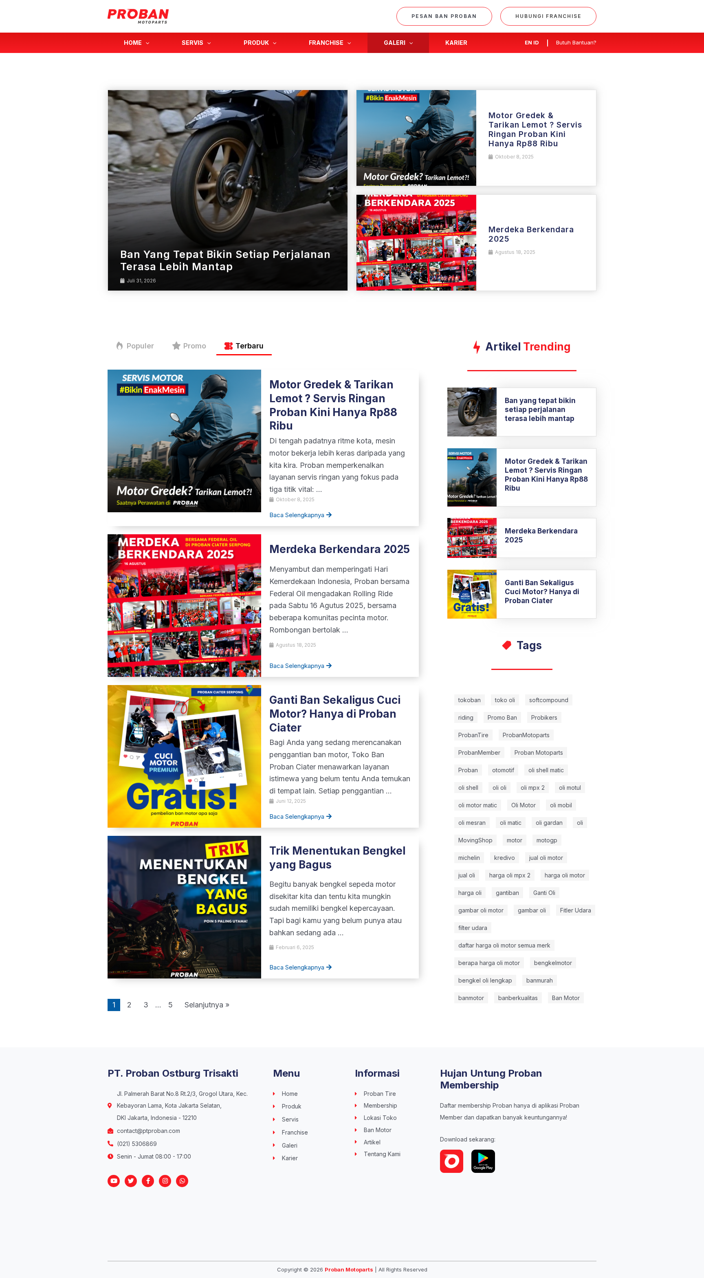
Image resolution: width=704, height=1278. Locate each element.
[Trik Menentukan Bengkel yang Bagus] (184, 906)
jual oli (466, 875)
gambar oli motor (481, 910)
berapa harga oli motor (489, 962)
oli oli (499, 787)
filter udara (472, 927)
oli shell (468, 787)
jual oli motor (546, 857)
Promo (194, 346)
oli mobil (561, 805)
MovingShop (475, 840)
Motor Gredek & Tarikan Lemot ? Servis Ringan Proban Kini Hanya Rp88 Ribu (535, 129)
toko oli (505, 699)
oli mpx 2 (533, 787)
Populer (140, 346)
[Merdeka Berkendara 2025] (416, 243)
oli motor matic (477, 805)
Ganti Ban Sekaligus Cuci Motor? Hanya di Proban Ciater (334, 714)
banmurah (539, 980)
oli (580, 822)
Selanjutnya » (207, 1004)
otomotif (503, 770)
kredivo (504, 857)
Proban (468, 770)
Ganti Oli (544, 892)
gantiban (507, 892)
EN (528, 42)
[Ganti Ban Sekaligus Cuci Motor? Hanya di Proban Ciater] (184, 755)
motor (514, 840)
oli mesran (472, 822)
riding (465, 717)
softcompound (548, 699)
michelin (469, 857)
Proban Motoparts (539, 752)
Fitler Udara (575, 910)
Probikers (544, 717)
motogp (547, 840)
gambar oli (532, 910)
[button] (444, 16)
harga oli (470, 892)
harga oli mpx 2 (509, 875)
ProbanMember (479, 752)
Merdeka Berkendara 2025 (531, 234)
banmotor (471, 997)
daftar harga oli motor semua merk (504, 945)
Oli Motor (523, 805)
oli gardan (549, 822)
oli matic (510, 822)
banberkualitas (518, 997)
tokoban (469, 699)
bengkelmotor (553, 962)
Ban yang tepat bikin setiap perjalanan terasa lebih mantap (225, 260)
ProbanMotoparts (526, 735)
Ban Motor (566, 997)
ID (536, 42)
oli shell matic (546, 770)
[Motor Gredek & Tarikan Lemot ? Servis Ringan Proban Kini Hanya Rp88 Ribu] (416, 138)
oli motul (570, 787)
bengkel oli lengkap (485, 980)
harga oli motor (565, 875)
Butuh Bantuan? (576, 42)
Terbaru (249, 346)
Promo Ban (502, 717)
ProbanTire (473, 735)
